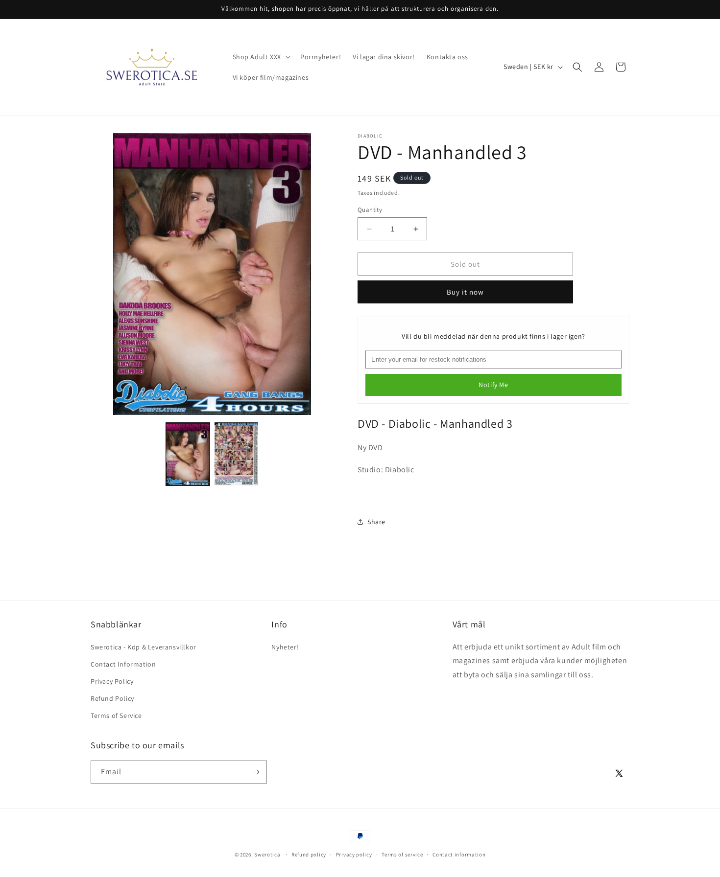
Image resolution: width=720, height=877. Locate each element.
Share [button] (376, 521)
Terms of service (402, 854)
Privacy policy (354, 854)
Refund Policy (112, 698)
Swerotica (267, 854)
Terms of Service (116, 715)
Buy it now (465, 292)
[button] (260, 56)
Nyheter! (285, 647)
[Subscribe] (255, 772)
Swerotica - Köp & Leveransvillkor (143, 647)
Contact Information (123, 664)
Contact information (458, 854)
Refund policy (308, 854)
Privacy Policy (112, 681)
